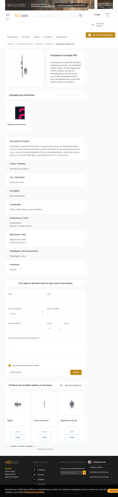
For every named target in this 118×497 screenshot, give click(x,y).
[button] (7, 446)
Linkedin (41, 479)
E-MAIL (49, 294)
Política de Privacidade (34, 492)
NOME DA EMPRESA (53, 309)
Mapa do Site (10, 474)
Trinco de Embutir (41, 420)
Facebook (41, 470)
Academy (36, 37)
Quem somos (10, 471)
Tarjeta (10, 420)
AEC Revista (26, 37)
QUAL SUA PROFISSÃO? (15, 309)
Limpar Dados (15, 372)
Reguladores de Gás (68, 420)
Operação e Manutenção (99, 477)
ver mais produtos (73, 385)
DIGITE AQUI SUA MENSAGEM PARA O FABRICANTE (23, 338)
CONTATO (18, 432)
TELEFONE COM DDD (14, 323)
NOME (10, 294)
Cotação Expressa (61, 37)
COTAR (18, 437)
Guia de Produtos (12, 37)
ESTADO (49, 323)
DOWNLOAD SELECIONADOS (69, 95)
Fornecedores (48, 37)
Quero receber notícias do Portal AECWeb (25, 365)
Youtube (41, 474)
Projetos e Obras (96, 467)
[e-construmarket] (97, 462)
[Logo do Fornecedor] (97, 14)
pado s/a (39, 44)
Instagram (41, 484)
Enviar (76, 372)
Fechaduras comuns (25, 44)
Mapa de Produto (11, 477)
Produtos (49, 44)
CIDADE (66, 323)
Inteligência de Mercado (99, 472)
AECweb (10, 44)
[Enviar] (84, 473)
